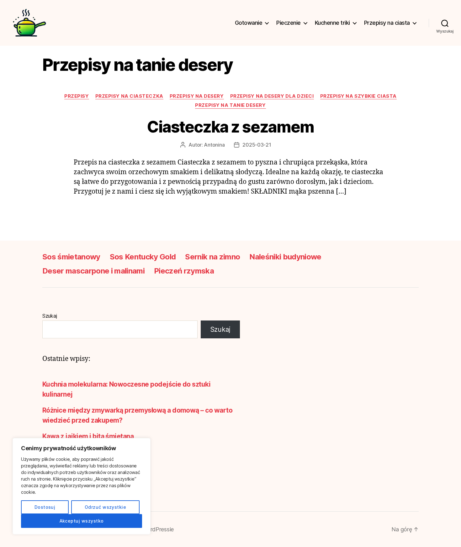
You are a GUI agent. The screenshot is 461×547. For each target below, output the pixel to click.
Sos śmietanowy (71, 256)
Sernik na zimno (212, 256)
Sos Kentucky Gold (143, 256)
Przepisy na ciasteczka (129, 96)
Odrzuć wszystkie (105, 507)
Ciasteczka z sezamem (230, 126)
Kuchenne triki (332, 22)
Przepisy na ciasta (387, 22)
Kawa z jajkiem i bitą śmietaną (88, 436)
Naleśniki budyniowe (285, 256)
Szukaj (49, 316)
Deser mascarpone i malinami (93, 270)
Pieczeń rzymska (184, 270)
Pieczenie (288, 22)
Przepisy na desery (197, 96)
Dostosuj (45, 507)
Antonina (214, 145)
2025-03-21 (256, 145)
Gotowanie (248, 22)
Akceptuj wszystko (82, 521)
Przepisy (76, 96)
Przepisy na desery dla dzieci (272, 96)
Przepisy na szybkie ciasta (358, 96)
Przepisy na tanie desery (230, 105)
